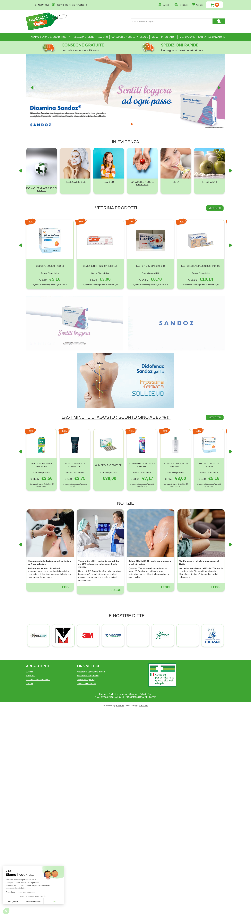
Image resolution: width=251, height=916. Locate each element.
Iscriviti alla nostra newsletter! (72, 5)
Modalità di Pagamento (87, 882)
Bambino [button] (103, 37)
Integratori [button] (168, 37)
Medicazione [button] (187, 37)
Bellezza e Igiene (75, 389)
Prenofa (120, 912)
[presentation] (20, 454)
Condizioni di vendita (86, 890)
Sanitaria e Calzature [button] (211, 37)
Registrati (183, 5)
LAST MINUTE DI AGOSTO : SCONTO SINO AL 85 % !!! (116, 624)
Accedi (166, 5)
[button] (32, 172)
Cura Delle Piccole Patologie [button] (129, 37)
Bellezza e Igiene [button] (84, 37)
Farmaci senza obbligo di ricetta (50, 37)
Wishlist (199, 5)
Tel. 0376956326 (41, 5)
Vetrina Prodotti (116, 414)
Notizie (125, 710)
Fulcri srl (143, 912)
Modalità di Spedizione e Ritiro (91, 878)
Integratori (209, 389)
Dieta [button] (155, 37)
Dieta (176, 389)
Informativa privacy (86, 886)
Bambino (109, 389)
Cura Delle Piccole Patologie (142, 390)
